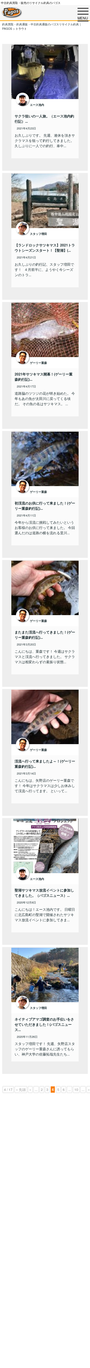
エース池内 (37, 105)
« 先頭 (21, 1089)
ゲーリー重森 (38, 363)
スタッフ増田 (38, 234)
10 (76, 1089)
